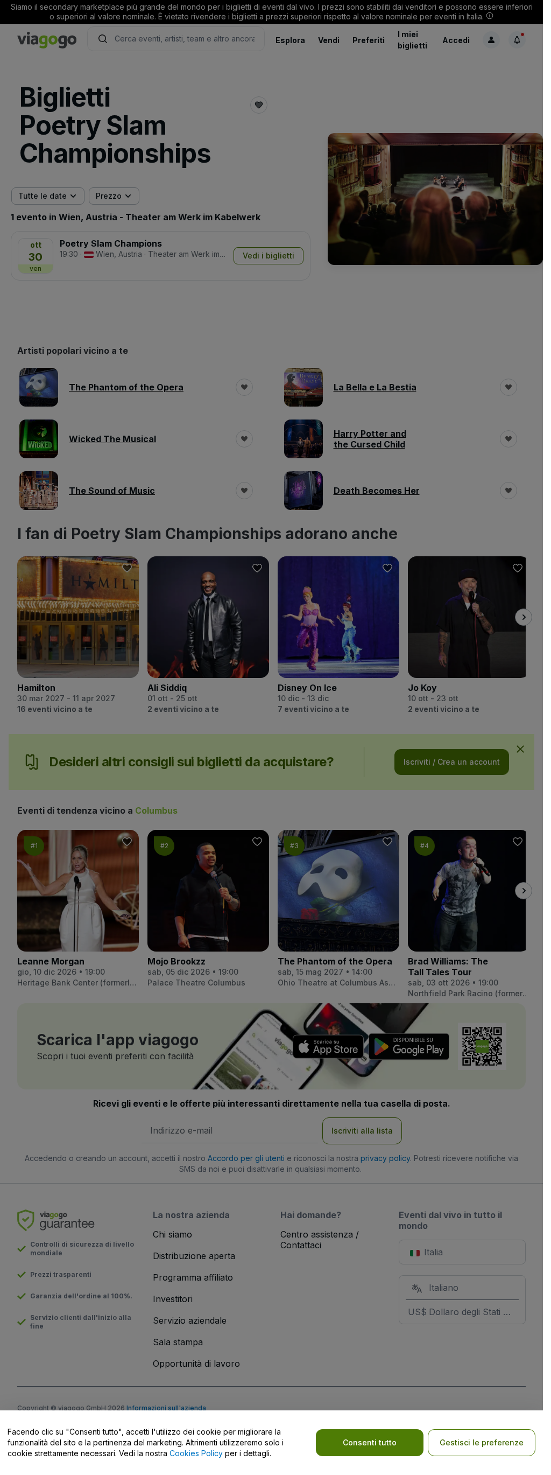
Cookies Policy (196, 1453)
